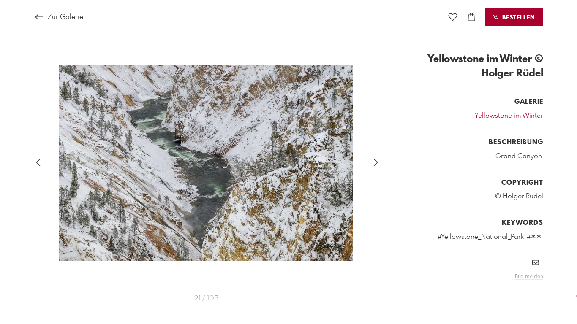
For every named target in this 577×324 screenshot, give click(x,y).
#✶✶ (534, 236)
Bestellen (517, 18)
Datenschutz (528, 288)
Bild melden (529, 276)
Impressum (496, 288)
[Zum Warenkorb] (471, 17)
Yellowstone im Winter (509, 115)
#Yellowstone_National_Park (480, 236)
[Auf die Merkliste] (453, 17)
